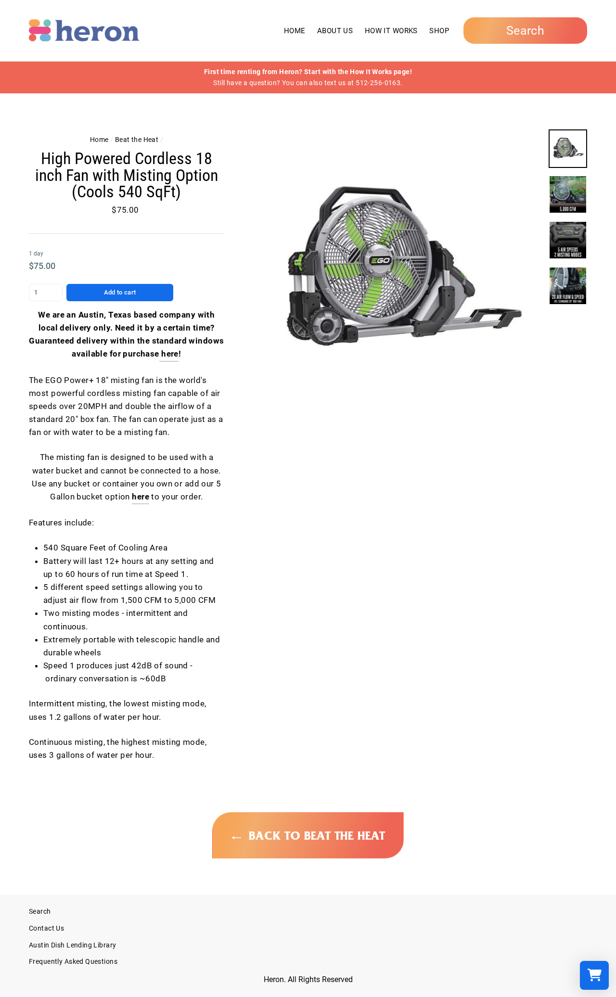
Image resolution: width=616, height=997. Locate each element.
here (140, 496)
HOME (295, 30)
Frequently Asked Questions (73, 962)
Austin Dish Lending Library (72, 945)
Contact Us (46, 928)
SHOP (439, 30)
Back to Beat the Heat (315, 836)
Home (99, 140)
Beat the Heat (137, 140)
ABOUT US (335, 30)
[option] (308, 77)
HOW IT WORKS (391, 30)
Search (40, 912)
